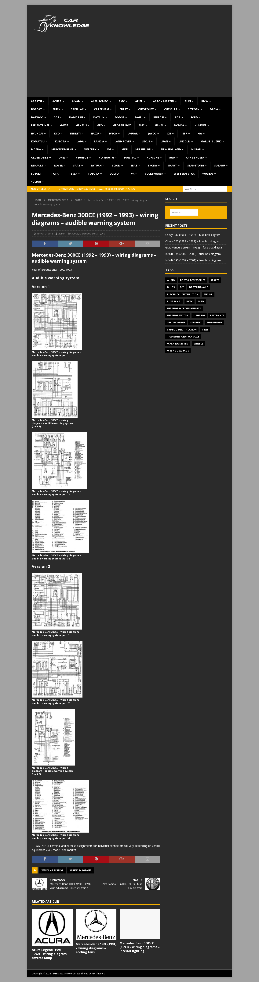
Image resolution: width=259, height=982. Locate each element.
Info (201, 301)
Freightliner (40, 125)
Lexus (146, 141)
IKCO (56, 133)
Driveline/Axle (198, 287)
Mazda (36, 149)
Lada (80, 141)
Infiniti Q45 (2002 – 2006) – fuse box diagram (193, 254)
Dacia (214, 109)
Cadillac (77, 109)
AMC (122, 101)
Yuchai (36, 181)
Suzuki (36, 173)
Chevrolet (146, 109)
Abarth (36, 101)
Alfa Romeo (99, 101)
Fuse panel (174, 301)
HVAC (189, 301)
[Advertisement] (129, 68)
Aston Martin (163, 101)
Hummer (200, 125)
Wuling (207, 173)
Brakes (214, 280)
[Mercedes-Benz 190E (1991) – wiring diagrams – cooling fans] (96, 924)
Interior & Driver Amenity (184, 308)
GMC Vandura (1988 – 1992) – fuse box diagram (194, 247)
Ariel (139, 101)
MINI (125, 149)
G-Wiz (64, 125)
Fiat (177, 117)
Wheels (198, 343)
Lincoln (184, 141)
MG (109, 149)
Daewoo (37, 117)
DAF (56, 117)
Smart (172, 165)
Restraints (217, 315)
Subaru (219, 165)
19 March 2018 (45, 233)
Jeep (184, 133)
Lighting (199, 315)
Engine (208, 294)
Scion (116, 165)
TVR (131, 173)
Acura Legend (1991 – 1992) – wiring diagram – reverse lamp (50, 954)
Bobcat (36, 109)
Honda (179, 125)
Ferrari (158, 117)
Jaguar (132, 133)
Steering (196, 322)
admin (61, 233)
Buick (56, 109)
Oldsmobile (39, 157)
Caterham (101, 109)
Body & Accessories (192, 280)
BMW (204, 101)
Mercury (90, 149)
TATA (55, 173)
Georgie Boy (122, 125)
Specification (176, 322)
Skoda (152, 165)
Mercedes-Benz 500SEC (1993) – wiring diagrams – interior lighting (140, 947)
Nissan (196, 149)
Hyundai (37, 133)
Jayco (152, 133)
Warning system (52, 870)
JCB (169, 133)
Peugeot (82, 157)
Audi (187, 101)
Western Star (184, 173)
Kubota (60, 141)
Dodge (119, 117)
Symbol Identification (182, 329)
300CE (74, 233)
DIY (182, 287)
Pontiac (130, 157)
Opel (62, 157)
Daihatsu (76, 117)
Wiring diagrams (80, 870)
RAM (172, 157)
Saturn (96, 165)
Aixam (76, 101)
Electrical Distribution (182, 294)
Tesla (73, 173)
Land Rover (123, 141)
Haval (159, 125)
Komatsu (38, 141)
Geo (100, 125)
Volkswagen (154, 173)
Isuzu (95, 133)
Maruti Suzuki (211, 141)
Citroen (193, 109)
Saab (76, 165)
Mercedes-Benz (62, 149)
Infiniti (75, 133)
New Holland (171, 149)
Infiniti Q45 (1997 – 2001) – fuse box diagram (193, 260)
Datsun (98, 117)
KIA (200, 133)
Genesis (81, 125)
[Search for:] (205, 189)
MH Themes (98, 973)
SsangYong (195, 165)
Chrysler (170, 109)
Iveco (113, 133)
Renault (37, 165)
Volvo (114, 173)
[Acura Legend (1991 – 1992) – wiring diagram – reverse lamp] (52, 927)
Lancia (99, 141)
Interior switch (177, 315)
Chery (123, 109)
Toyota (93, 173)
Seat (134, 165)
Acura (56, 101)
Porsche (153, 157)
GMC (141, 125)
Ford (194, 117)
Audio (171, 280)
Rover (58, 165)
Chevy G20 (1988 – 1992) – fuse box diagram (193, 241)
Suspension (214, 322)
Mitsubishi (143, 149)
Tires (205, 329)
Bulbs (171, 287)
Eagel (139, 117)
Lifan (164, 141)
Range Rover (195, 157)
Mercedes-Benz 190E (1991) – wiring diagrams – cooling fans (96, 948)
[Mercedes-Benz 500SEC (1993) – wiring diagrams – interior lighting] (140, 924)
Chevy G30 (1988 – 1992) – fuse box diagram (193, 235)
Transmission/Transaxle (183, 336)
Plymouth (106, 157)
